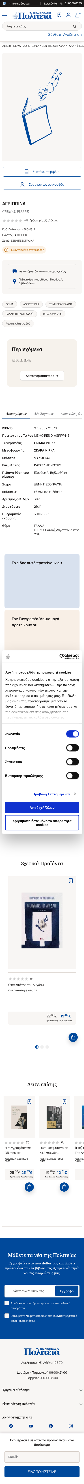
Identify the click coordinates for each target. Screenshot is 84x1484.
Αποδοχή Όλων (42, 808)
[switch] (72, 748)
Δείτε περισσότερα (42, 375)
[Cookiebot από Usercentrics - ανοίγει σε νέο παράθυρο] (60, 656)
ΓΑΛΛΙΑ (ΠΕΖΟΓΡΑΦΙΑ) (19, 314)
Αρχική (6, 46)
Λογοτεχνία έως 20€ (18, 323)
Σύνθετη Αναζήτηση (65, 34)
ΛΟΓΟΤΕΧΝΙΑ (31, 46)
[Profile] (68, 15)
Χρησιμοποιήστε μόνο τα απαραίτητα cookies (42, 822)
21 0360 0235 (73, 3)
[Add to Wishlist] (71, 880)
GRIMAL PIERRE (15, 211)
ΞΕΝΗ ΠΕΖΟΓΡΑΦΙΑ (53, 46)
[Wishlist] (59, 15)
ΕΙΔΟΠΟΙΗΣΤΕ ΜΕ (42, 1471)
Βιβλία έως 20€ (52, 314)
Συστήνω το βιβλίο (45, 171)
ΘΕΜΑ (17, 46)
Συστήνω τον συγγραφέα (46, 184)
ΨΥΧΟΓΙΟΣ (21, 235)
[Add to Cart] (73, 1037)
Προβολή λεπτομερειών (51, 794)
